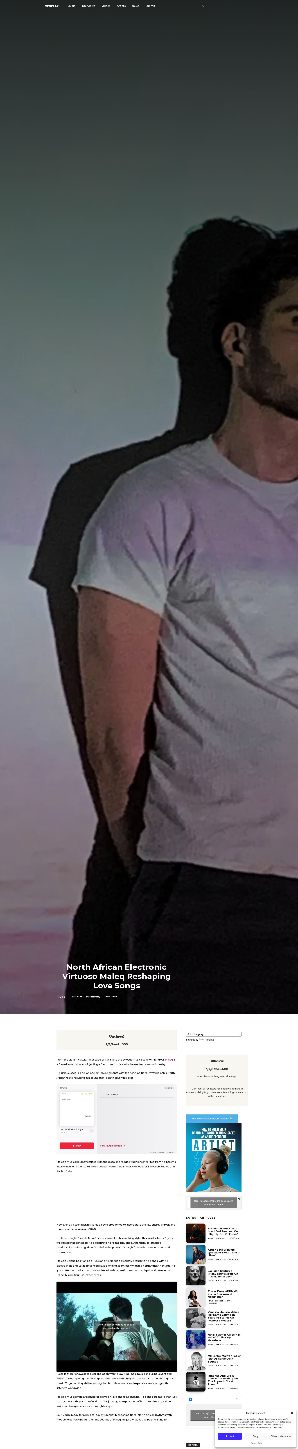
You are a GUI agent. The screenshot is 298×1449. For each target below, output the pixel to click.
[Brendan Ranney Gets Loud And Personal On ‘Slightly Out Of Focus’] (195, 1233)
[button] (291, 1413)
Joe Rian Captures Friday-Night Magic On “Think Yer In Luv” (223, 1274)
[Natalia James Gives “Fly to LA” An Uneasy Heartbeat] (195, 1339)
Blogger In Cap (222, 1301)
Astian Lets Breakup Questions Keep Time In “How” (224, 1252)
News (210, 1301)
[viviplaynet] (52, 6)
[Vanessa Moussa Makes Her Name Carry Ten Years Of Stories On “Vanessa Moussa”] (195, 1318)
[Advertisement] (116, 1199)
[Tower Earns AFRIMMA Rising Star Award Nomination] (195, 1297)
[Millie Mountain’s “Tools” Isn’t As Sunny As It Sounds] (195, 1360)
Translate (209, 1039)
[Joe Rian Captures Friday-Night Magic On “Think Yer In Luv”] (195, 1275)
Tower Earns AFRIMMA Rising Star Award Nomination (223, 1294)
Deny (256, 1436)
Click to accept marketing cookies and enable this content (116, 1326)
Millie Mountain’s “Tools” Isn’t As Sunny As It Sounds (224, 1358)
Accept (230, 1436)
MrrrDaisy (94, 996)
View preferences (281, 1436)
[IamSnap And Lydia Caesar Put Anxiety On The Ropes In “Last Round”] (195, 1382)
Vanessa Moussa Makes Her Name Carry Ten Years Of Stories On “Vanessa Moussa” (223, 1316)
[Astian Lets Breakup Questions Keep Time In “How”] (195, 1254)
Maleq (169, 1059)
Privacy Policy (257, 1443)
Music (61, 997)
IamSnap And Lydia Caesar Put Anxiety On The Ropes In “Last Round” (223, 1380)
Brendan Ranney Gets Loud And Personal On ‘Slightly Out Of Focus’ (223, 1231)
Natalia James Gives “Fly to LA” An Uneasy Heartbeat (224, 1337)
